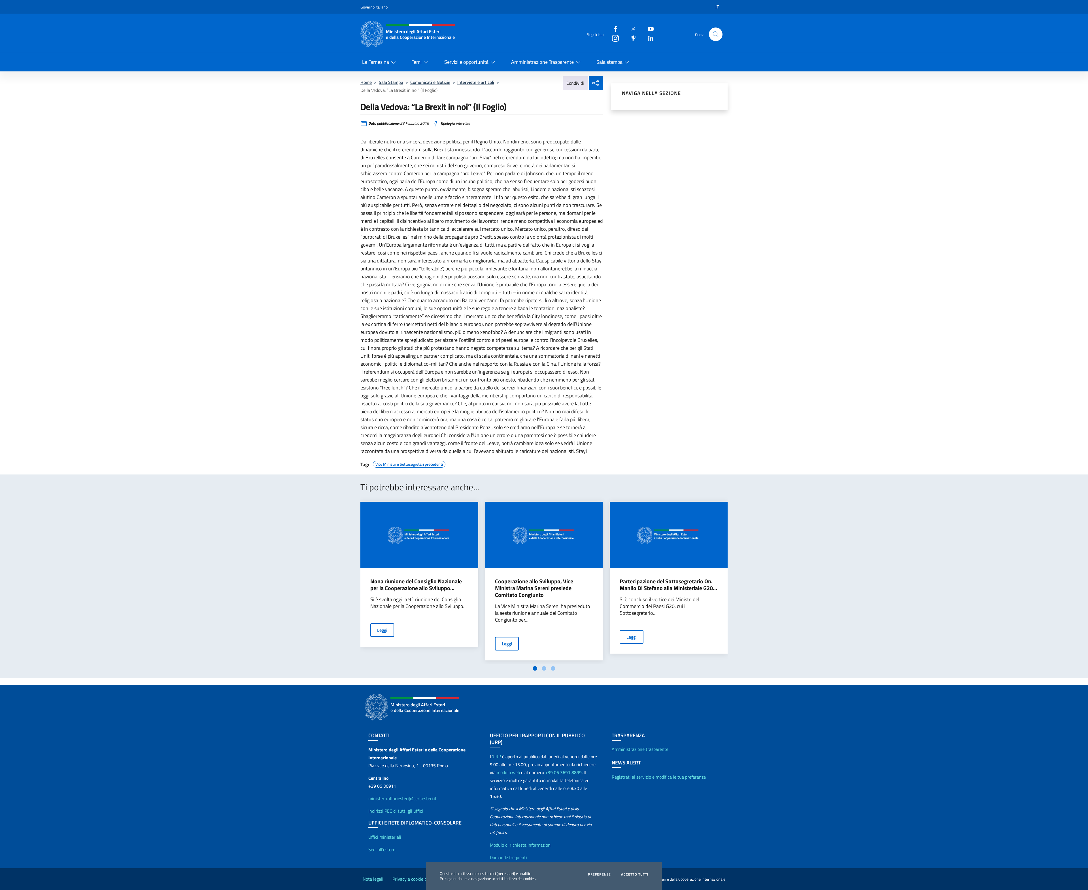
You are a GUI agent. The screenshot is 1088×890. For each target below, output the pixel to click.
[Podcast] (631, 38)
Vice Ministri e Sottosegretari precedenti (409, 463)
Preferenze (599, 874)
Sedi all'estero (381, 849)
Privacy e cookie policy (413, 879)
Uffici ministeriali (384, 837)
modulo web (508, 772)
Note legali (373, 879)
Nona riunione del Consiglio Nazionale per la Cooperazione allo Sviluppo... (416, 585)
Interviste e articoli (475, 82)
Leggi (382, 630)
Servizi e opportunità (466, 62)
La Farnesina (375, 62)
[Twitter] (631, 28)
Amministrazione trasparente (640, 749)
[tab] (535, 668)
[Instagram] (613, 38)
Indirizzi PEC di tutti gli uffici (395, 811)
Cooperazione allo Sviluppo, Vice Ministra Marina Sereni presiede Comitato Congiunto (534, 588)
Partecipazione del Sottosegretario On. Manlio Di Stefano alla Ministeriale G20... (668, 585)
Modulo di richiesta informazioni (521, 845)
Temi (417, 62)
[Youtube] (648, 28)
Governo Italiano (374, 7)
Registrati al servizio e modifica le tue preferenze (659, 777)
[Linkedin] (648, 38)
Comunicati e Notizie (430, 82)
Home (366, 82)
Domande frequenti (508, 857)
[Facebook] (613, 28)
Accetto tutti (634, 874)
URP (497, 756)
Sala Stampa (391, 82)
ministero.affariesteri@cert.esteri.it (402, 798)
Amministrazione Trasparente (542, 62)
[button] (715, 34)
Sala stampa (609, 62)
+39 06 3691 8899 (563, 772)
